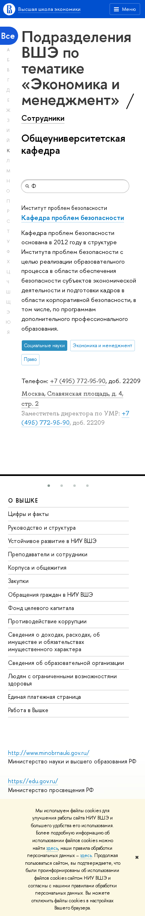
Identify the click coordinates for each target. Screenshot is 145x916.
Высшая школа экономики (49, 9)
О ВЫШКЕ (23, 500)
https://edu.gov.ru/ (33, 781)
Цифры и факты (28, 514)
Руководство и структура (42, 527)
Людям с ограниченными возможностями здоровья (62, 679)
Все (8, 36)
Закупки (18, 581)
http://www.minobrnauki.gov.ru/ (48, 753)
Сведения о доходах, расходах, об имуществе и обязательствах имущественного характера (54, 642)
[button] (48, 485)
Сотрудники (42, 118)
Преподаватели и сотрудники (47, 554)
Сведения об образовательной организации (66, 663)
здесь (52, 848)
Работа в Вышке (28, 710)
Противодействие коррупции (47, 621)
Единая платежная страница (44, 696)
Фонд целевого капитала (41, 608)
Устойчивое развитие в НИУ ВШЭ (52, 541)
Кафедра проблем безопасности (72, 217)
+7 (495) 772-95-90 (78, 381)
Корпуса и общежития (37, 567)
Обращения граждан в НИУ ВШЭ (50, 594)
